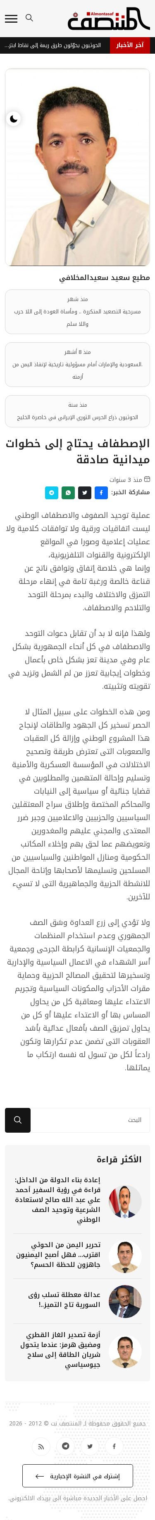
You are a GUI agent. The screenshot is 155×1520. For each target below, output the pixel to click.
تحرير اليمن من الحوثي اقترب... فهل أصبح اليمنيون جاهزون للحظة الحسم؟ (58, 1254)
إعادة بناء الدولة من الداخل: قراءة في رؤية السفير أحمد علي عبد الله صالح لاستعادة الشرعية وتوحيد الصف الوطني (57, 1200)
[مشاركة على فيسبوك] (101, 492)
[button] (11, 19)
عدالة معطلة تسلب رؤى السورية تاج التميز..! (64, 1299)
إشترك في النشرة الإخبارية (84, 1476)
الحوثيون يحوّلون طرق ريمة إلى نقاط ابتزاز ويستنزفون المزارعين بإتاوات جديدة (53, 45)
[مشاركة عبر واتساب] (68, 492)
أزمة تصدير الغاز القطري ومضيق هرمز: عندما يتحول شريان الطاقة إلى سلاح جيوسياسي (60, 1349)
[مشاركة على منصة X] (84, 492)
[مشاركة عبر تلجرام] (51, 492)
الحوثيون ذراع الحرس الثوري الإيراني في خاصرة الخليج (77, 417)
